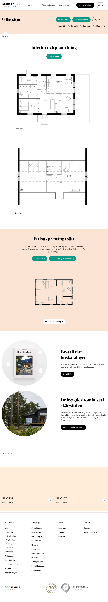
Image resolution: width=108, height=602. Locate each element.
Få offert (64, 19)
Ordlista (34, 557)
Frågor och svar (37, 553)
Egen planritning (12, 564)
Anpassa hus (83, 19)
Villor (7, 528)
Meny (100, 5)
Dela (99, 20)
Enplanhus (10, 532)
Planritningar (10, 560)
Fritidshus (9, 552)
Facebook (61, 532)
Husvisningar (64, 5)
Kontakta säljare (85, 5)
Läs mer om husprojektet (73, 427)
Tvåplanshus (10, 540)
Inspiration (35, 549)
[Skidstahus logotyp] (11, 5)
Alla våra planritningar (54, 321)
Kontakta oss (36, 528)
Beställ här (67, 374)
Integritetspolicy (90, 532)
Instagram (62, 528)
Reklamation (36, 570)
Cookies (87, 528)
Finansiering (36, 532)
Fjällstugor (9, 556)
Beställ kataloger (38, 566)
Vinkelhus (9, 548)
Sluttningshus (11, 544)
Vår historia (36, 541)
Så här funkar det (48, 5)
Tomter (8, 568)
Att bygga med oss (38, 562)
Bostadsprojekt (11, 572)
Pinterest (61, 536)
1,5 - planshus (11, 536)
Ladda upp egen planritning (62, 259)
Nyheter (34, 545)
